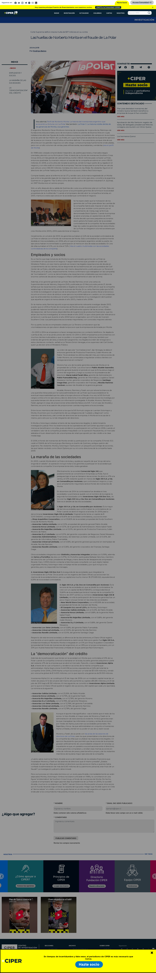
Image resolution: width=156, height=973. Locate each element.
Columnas (97, 13)
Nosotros (120, 13)
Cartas (109, 13)
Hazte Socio (122, 2)
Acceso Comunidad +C (142, 2)
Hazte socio (89, 964)
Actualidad (84, 13)
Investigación (69, 13)
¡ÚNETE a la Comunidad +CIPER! (108, 7)
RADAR (56, 13)
